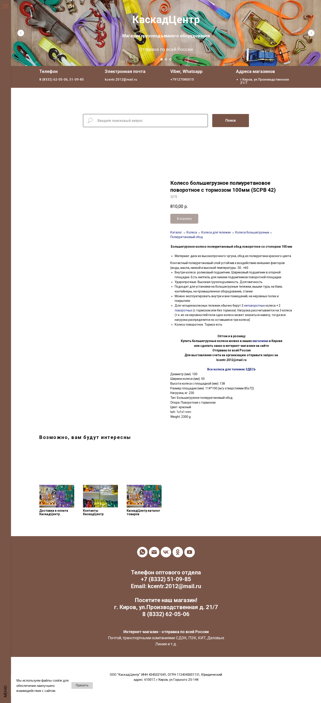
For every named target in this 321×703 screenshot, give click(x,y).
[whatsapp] (142, 552)
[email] (154, 552)
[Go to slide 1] (161, 59)
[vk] (166, 552)
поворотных (183, 310)
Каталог (176, 232)
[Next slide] (311, 33)
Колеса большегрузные (252, 232)
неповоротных (254, 305)
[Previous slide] (20, 33)
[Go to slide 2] (166, 59)
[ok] (178, 552)
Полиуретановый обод (186, 237)
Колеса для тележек (216, 232)
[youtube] (189, 552)
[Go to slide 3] (170, 59)
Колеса (191, 232)
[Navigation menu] (5, 6)
